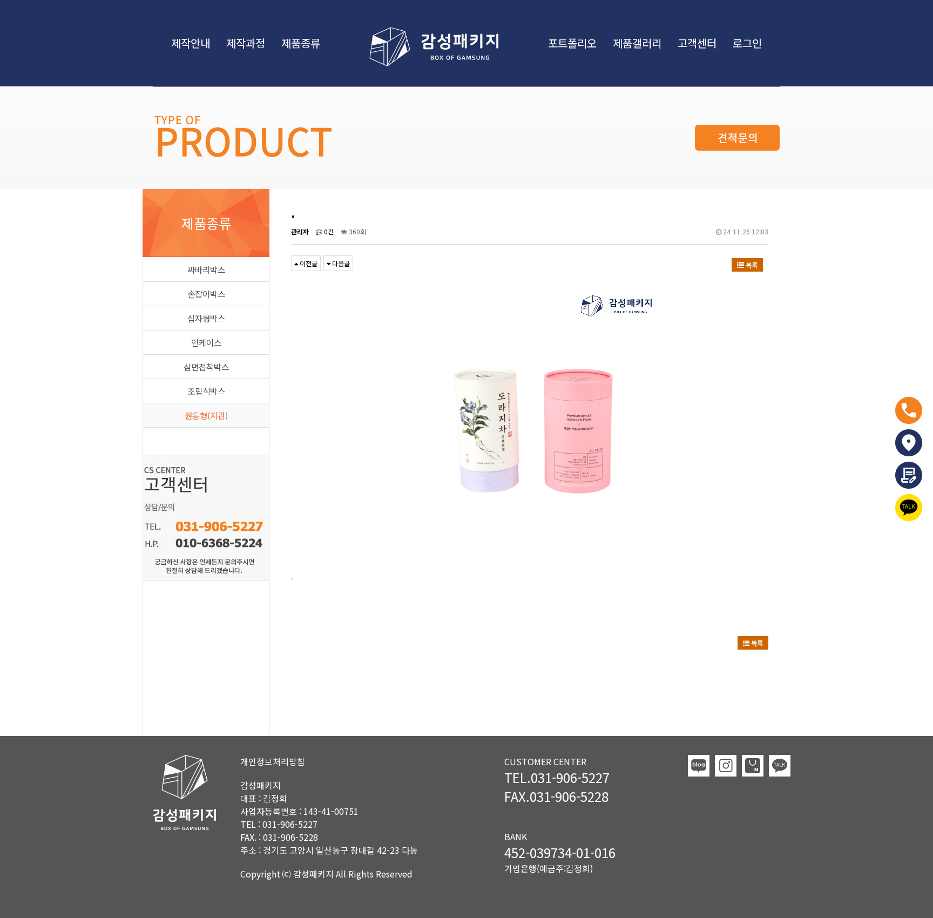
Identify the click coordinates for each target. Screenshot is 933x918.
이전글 (307, 263)
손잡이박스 (206, 294)
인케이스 (206, 342)
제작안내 (190, 43)
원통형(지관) (206, 415)
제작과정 (245, 43)
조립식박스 (206, 391)
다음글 (340, 263)
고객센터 (697, 43)
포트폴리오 (572, 43)
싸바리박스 (206, 269)
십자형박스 (206, 318)
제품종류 (300, 43)
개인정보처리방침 (272, 761)
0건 (328, 231)
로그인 (747, 43)
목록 (751, 264)
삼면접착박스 (206, 367)
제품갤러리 (637, 43)
